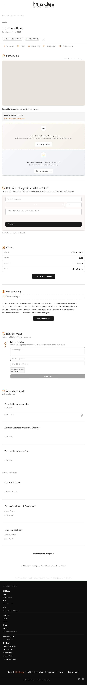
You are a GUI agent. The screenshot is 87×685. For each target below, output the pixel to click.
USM (4, 607)
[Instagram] (79, 679)
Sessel (5, 622)
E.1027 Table (7, 649)
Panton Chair (7, 653)
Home (10, 672)
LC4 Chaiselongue (9, 659)
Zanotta (10, 16)
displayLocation (73, 672)
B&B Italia (6, 591)
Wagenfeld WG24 (9, 646)
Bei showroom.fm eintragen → (14, 118)
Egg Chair (6, 643)
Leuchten (6, 615)
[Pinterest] (83, 679)
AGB (29, 672)
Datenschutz (39, 672)
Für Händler (19, 672)
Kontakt (61, 672)
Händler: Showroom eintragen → (75, 59)
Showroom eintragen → (43, 171)
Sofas (5, 625)
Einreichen (48, 376)
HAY (4, 601)
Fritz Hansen (7, 597)
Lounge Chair (7, 656)
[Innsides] (43, 5)
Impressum (51, 672)
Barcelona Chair (8, 637)
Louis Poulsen (8, 604)
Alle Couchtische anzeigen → (43, 553)
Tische (5, 619)
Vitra (4, 594)
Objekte (4, 16)
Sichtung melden (44, 144)
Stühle (5, 628)
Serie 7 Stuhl (7, 640)
